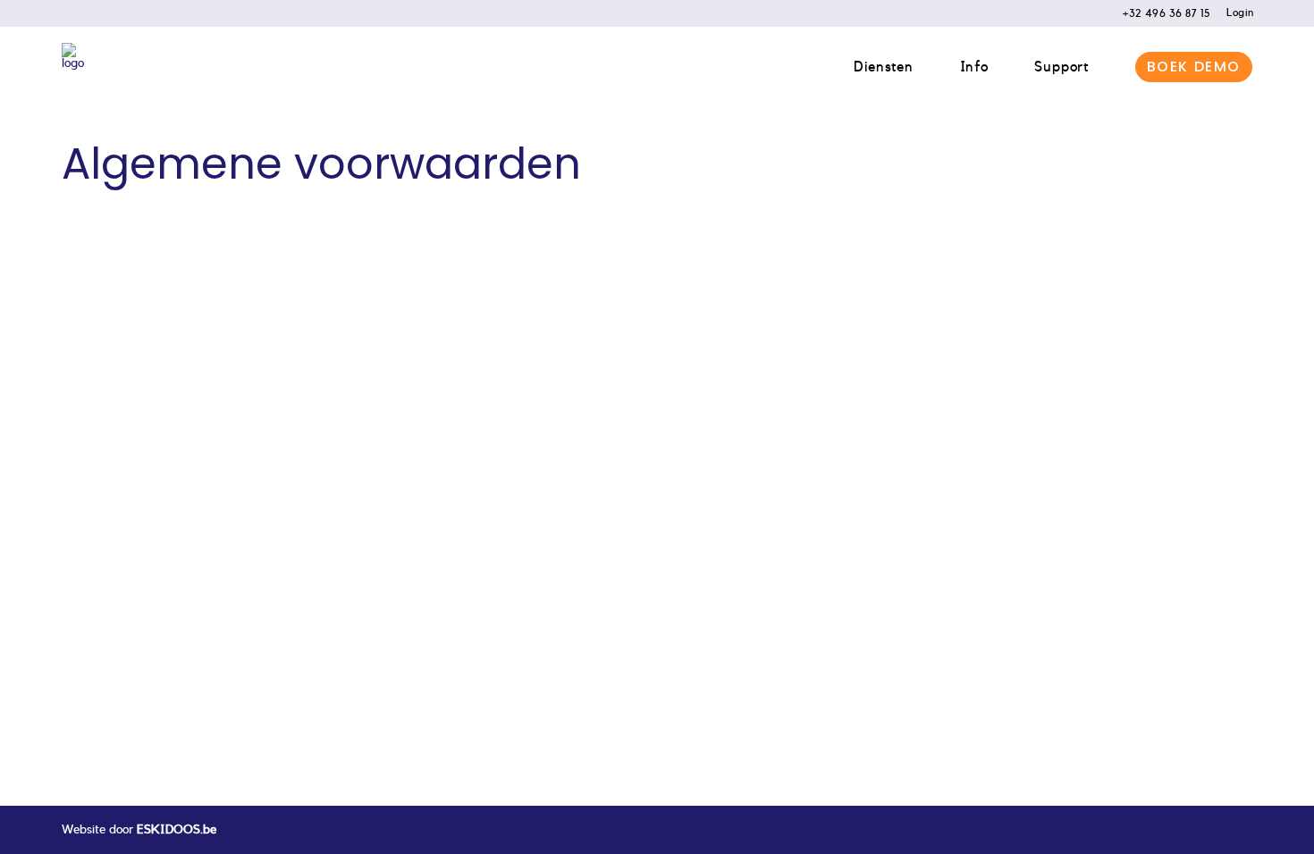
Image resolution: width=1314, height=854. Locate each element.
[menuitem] (1158, 13)
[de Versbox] (73, 67)
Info (974, 67)
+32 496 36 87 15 (1166, 13)
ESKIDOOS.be (176, 830)
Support (1061, 67)
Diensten (883, 67)
